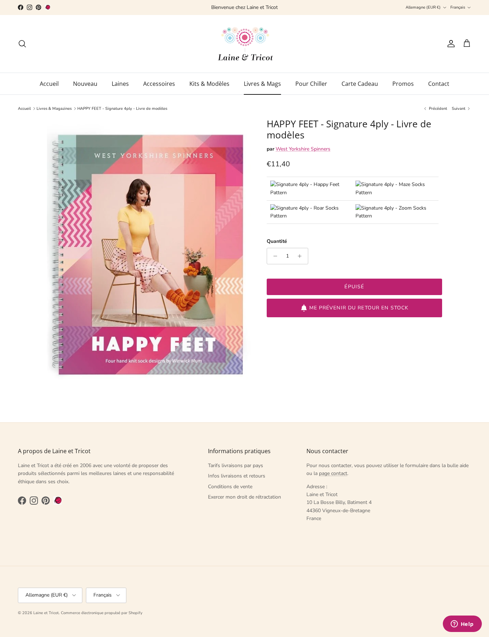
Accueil (49, 84)
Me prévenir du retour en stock (359, 307)
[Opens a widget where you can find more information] (462, 624)
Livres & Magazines (54, 108)
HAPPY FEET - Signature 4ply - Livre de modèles (122, 108)
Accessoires (159, 84)
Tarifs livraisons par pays (235, 465)
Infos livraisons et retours (236, 475)
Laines (120, 84)
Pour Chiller (311, 84)
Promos (403, 84)
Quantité (277, 241)
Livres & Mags (262, 84)
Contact (438, 84)
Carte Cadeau (360, 84)
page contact (333, 473)
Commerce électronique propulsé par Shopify (101, 613)
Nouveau (85, 84)
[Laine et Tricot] (244, 43)
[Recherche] (22, 43)
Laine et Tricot (46, 613)
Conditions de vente (230, 486)
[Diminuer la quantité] (273, 256)
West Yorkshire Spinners (303, 149)
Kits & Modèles (209, 84)
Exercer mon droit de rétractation (244, 497)
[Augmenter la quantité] (301, 256)
